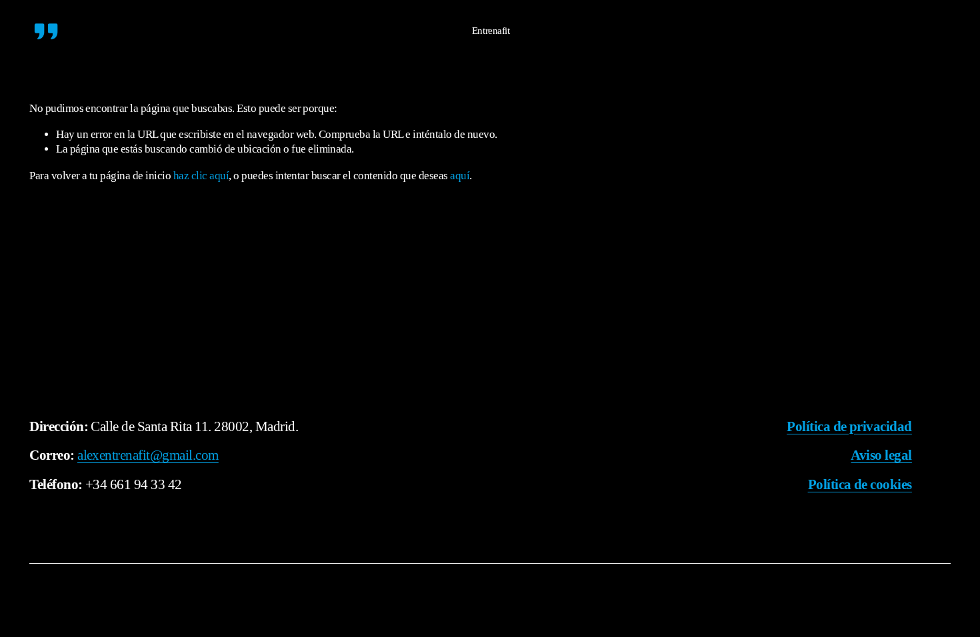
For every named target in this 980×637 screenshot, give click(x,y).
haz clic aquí (201, 175)
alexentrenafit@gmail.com (148, 455)
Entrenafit (490, 30)
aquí (459, 175)
